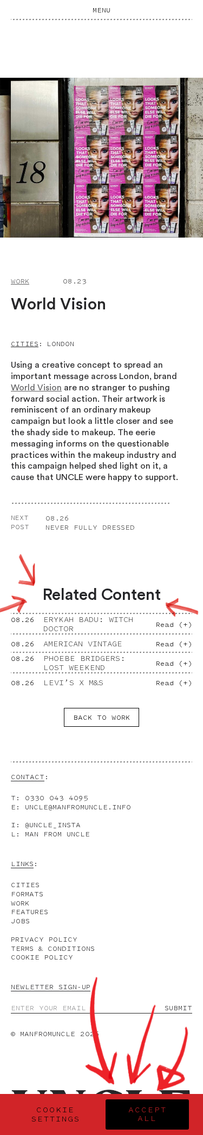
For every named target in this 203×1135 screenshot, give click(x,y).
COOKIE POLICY (42, 957)
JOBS (20, 920)
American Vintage (82, 644)
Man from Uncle (57, 834)
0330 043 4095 (56, 797)
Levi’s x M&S (73, 683)
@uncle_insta (53, 824)
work (20, 281)
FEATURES (29, 911)
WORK (20, 903)
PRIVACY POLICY (44, 939)
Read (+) (174, 624)
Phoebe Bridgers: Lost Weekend (84, 663)
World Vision (36, 387)
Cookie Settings (55, 1114)
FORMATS (27, 893)
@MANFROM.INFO (78, 807)
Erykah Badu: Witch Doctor (88, 624)
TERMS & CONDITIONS (53, 948)
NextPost (20, 522)
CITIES (25, 884)
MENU (101, 10)
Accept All (147, 1114)
